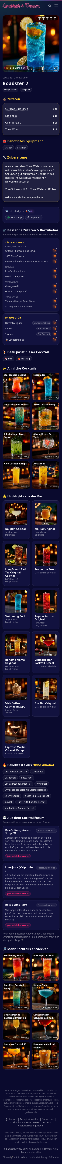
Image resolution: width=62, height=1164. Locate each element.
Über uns (12, 1119)
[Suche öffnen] (49, 6)
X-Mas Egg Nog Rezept (37, 795)
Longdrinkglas (10, 89)
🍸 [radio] (39, 18)
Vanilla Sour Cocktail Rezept (19, 808)
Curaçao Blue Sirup (16, 109)
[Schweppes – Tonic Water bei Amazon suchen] (54, 306)
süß (8, 358)
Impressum (48, 1119)
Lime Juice (11, 115)
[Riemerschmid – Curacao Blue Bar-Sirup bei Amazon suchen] (54, 261)
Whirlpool (42, 783)
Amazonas (37, 771)
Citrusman (10, 777)
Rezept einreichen (29, 1119)
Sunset (8, 801)
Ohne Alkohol (21, 77)
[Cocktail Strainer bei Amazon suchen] (54, 334)
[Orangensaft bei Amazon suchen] (54, 286)
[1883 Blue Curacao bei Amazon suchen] (54, 256)
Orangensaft (13, 122)
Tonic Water (12, 129)
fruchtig (24, 358)
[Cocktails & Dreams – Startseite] (21, 6)
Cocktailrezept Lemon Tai (18, 783)
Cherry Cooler (12, 795)
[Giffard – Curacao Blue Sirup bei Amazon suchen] (54, 251)
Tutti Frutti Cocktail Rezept (31, 801)
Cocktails (7, 77)
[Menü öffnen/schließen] (56, 5)
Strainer (21, 147)
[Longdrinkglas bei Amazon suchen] (54, 339)
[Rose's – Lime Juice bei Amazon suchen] (54, 271)
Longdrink (25, 89)
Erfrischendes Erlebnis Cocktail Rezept (25, 789)
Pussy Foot (26, 777)
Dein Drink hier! (17, 67)
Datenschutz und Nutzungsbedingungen (35, 1124)
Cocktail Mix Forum (20, 1122)
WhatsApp (16, 217)
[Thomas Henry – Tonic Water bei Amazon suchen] (54, 301)
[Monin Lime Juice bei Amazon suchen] (54, 276)
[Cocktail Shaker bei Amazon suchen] (54, 328)
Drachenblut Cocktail (16, 771)
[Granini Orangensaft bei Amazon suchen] (54, 291)
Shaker (8, 147)
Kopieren (35, 217)
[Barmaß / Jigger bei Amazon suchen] (54, 323)
